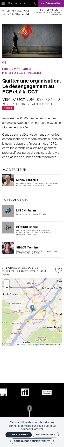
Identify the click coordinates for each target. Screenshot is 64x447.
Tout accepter (18, 434)
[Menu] (3, 3)
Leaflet (22, 344)
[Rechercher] (34, 3)
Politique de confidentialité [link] (32, 441)
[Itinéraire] (58, 269)
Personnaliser (45, 434)
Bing (35, 344)
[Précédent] (4, 62)
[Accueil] (15, 12)
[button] (32, 308)
